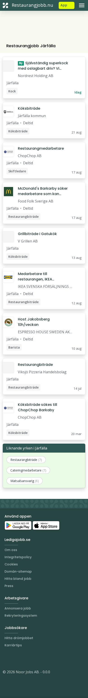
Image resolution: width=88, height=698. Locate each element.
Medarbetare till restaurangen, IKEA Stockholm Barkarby (36, 276)
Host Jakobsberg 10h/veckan (34, 322)
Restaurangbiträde (35, 364)
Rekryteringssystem (21, 615)
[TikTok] (33, 658)
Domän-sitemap (18, 571)
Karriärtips (13, 645)
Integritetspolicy (18, 557)
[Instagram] (6, 658)
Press (9, 586)
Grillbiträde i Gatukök (37, 233)
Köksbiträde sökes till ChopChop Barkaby (37, 407)
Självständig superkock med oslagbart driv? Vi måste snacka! (43, 65)
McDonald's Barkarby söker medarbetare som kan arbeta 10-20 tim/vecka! (43, 191)
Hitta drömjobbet (19, 638)
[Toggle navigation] (81, 5)
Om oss (11, 550)
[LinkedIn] (15, 658)
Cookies (11, 564)
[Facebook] (24, 658)
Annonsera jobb (18, 608)
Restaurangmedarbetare (41, 148)
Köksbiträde (29, 108)
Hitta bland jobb (18, 578)
